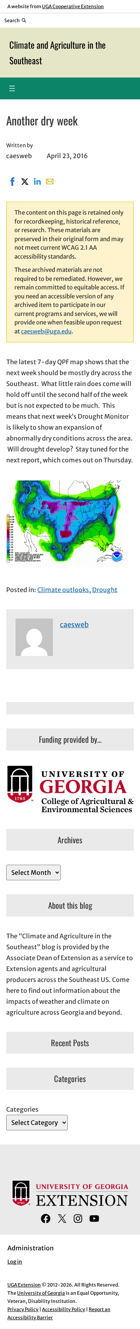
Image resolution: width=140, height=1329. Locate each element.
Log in (14, 1261)
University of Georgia (41, 1293)
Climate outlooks (63, 590)
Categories (22, 1109)
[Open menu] (12, 88)
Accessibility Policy (63, 1309)
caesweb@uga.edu (46, 331)
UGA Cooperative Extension (73, 6)
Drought (104, 590)
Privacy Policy (22, 1309)
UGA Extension (24, 1285)
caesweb (74, 624)
